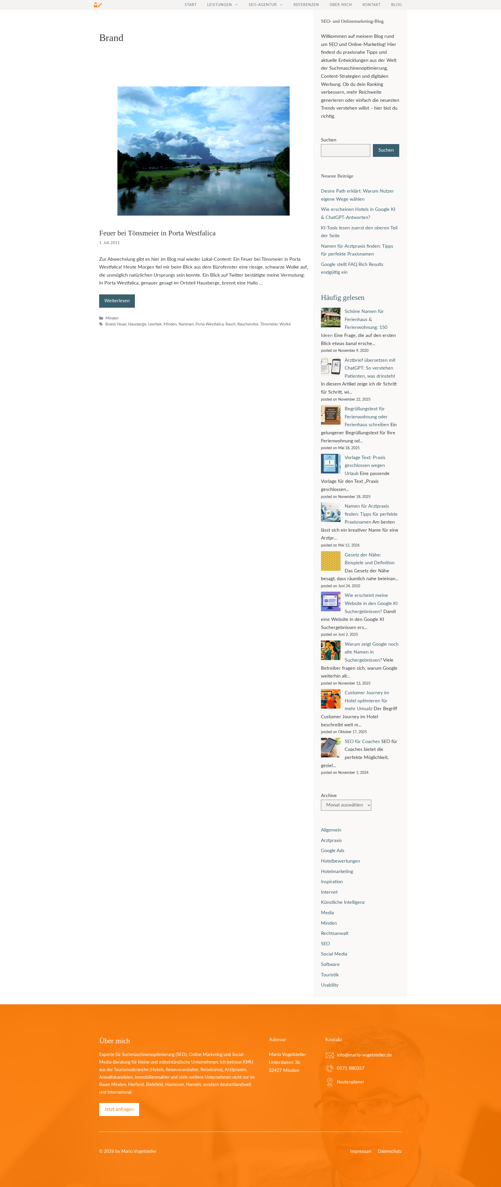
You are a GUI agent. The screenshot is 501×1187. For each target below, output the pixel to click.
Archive (329, 795)
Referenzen (306, 5)
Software (330, 964)
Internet (329, 892)
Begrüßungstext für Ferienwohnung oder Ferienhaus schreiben (367, 417)
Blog (396, 5)
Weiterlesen (117, 301)
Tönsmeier (269, 325)
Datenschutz (390, 1151)
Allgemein (331, 830)
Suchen (328, 140)
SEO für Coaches (362, 741)
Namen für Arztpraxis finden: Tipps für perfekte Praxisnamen (371, 514)
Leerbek (155, 325)
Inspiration (332, 882)
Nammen (186, 325)
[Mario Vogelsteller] (98, 5)
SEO (325, 944)
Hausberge (137, 325)
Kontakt (371, 5)
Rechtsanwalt (334, 933)
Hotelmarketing (337, 871)
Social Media (334, 954)
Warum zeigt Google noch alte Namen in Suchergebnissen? (371, 652)
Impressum (360, 1151)
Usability (329, 985)
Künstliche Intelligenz (343, 902)
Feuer (121, 325)
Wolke (285, 325)
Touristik (330, 975)
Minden (111, 318)
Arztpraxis (331, 840)
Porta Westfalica (209, 325)
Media (327, 913)
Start (191, 5)
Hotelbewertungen (340, 861)
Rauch (230, 325)
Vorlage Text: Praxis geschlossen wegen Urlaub (365, 465)
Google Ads (332, 850)
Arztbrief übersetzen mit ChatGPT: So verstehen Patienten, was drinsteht (370, 368)
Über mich (341, 5)
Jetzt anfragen (119, 1109)
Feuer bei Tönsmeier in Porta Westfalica (157, 233)
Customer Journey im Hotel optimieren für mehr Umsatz (367, 701)
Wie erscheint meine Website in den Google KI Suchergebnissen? (371, 603)
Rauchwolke (247, 325)
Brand (110, 325)
